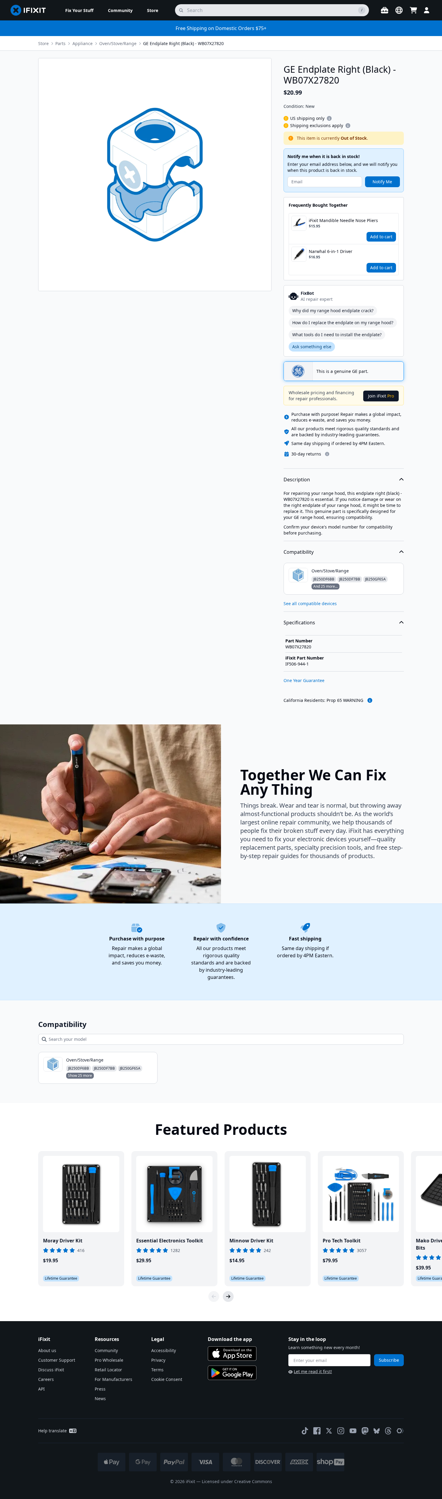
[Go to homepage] (31, 10)
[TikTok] (304, 1430)
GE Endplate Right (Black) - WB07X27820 (183, 43)
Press (100, 1389)
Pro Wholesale (109, 1360)
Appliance (82, 43)
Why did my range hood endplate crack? (332, 310)
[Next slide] (228, 1296)
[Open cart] (413, 10)
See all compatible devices (310, 603)
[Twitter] (329, 1430)
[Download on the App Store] (232, 1353)
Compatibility (299, 552)
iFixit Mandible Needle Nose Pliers (343, 220)
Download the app (230, 1339)
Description (297, 479)
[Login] (426, 10)
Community (106, 1350)
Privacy (158, 1360)
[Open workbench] (385, 10)
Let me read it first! (313, 1371)
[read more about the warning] (369, 700)
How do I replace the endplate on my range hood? (342, 322)
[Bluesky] (376, 1431)
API (41, 1389)
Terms (157, 1370)
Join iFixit (381, 396)
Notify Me (382, 181)
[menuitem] (79, 10)
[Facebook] (317, 1430)
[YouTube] (353, 1430)
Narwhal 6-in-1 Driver (330, 251)
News (100, 1398)
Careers (46, 1379)
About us (47, 1350)
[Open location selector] (399, 10)
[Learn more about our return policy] (327, 454)
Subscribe (389, 1360)
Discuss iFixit (51, 1370)
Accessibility (163, 1350)
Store (43, 43)
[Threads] (388, 1430)
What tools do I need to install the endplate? (337, 334)
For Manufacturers (113, 1379)
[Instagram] (341, 1430)
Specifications (299, 622)
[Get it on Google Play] (232, 1373)
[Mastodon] (365, 1430)
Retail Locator (108, 1370)
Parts (60, 43)
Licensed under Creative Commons (237, 1481)
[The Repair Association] (400, 1430)
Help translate (52, 1430)
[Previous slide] (213, 1296)
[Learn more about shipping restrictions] (329, 118)
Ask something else (311, 346)
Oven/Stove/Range (118, 43)
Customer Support (56, 1360)
